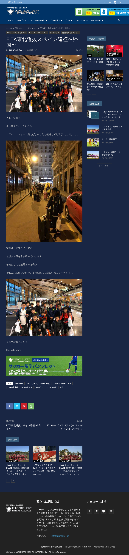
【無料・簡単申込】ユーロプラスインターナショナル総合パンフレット (112, 114)
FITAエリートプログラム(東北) (38, 383)
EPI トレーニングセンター (26, 28)
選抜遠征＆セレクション (70, 33)
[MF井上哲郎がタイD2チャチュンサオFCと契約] (114, 51)
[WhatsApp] (31, 406)
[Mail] (110, 2)
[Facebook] (104, 2)
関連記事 (12, 440)
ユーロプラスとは (23, 20)
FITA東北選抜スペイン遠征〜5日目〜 (23, 427)
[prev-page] (8, 481)
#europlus (19, 383)
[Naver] (115, 2)
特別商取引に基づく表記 (104, 546)
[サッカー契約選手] (93, 142)
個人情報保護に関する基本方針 (78, 546)
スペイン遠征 (51, 387)
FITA (30, 33)
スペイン (39, 387)
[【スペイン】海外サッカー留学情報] (93, 129)
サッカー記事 (54, 33)
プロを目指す (55, 20)
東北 (61, 387)
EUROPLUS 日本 (15, 50)
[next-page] (13, 481)
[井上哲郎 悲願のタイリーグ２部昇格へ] (95, 75)
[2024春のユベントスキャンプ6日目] (114, 75)
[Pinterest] (24, 406)
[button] (119, 20)
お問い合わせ (95, 20)
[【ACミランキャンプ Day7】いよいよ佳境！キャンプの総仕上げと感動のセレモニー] (44, 454)
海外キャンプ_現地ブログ (113, 79)
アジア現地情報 (93, 80)
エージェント (80, 20)
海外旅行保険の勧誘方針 (51, 546)
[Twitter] (120, 2)
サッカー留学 (39, 20)
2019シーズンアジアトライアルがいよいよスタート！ (64, 427)
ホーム (10, 20)
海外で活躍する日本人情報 (113, 54)
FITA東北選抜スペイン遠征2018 (20, 387)
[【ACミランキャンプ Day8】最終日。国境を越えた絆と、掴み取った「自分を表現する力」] (17, 454)
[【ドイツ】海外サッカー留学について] (93, 155)
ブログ (67, 20)
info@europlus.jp (60, 535)
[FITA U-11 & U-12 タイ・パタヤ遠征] (95, 51)
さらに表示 (103, 165)
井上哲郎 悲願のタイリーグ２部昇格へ (95, 87)
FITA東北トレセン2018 (62, 383)
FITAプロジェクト (40, 33)
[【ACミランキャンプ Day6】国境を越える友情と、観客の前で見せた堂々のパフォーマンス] (70, 454)
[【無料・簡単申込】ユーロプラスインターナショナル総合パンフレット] (93, 114)
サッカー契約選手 (109, 139)
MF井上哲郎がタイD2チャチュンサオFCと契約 (113, 62)
